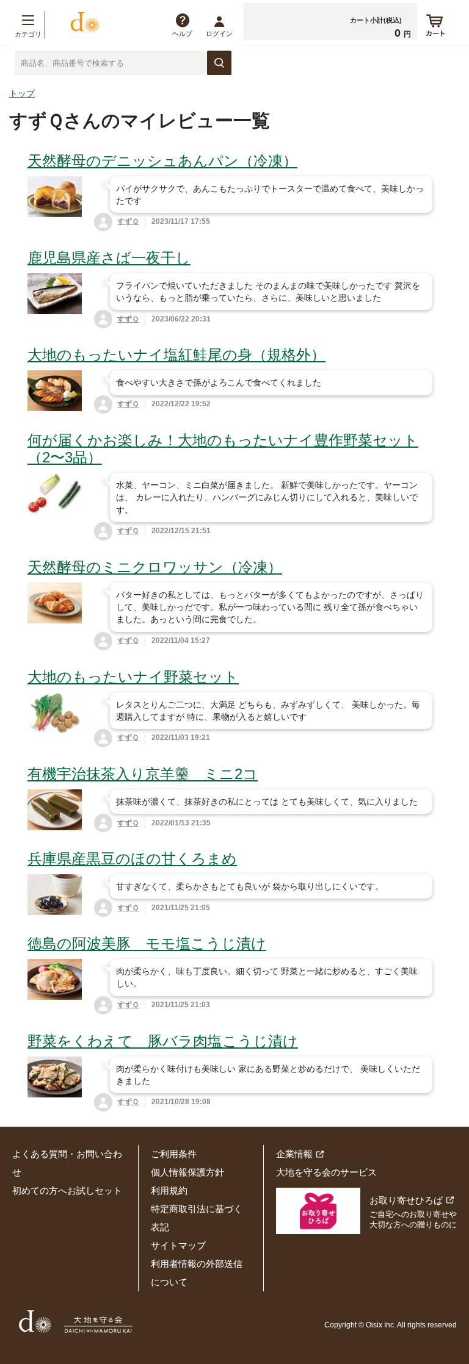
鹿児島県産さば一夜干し (109, 257)
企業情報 (294, 1154)
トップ (22, 93)
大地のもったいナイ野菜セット (133, 677)
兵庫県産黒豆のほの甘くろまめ (132, 858)
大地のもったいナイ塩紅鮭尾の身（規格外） (176, 354)
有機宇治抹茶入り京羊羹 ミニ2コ (142, 774)
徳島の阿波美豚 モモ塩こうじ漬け (146, 943)
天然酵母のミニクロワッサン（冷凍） (154, 567)
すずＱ (128, 221)
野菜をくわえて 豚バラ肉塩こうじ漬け (162, 1041)
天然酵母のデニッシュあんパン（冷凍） (162, 161)
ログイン (219, 33)
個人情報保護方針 (187, 1172)
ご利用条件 (174, 1154)
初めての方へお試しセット (67, 1190)
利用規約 (169, 1190)
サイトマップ (178, 1245)
